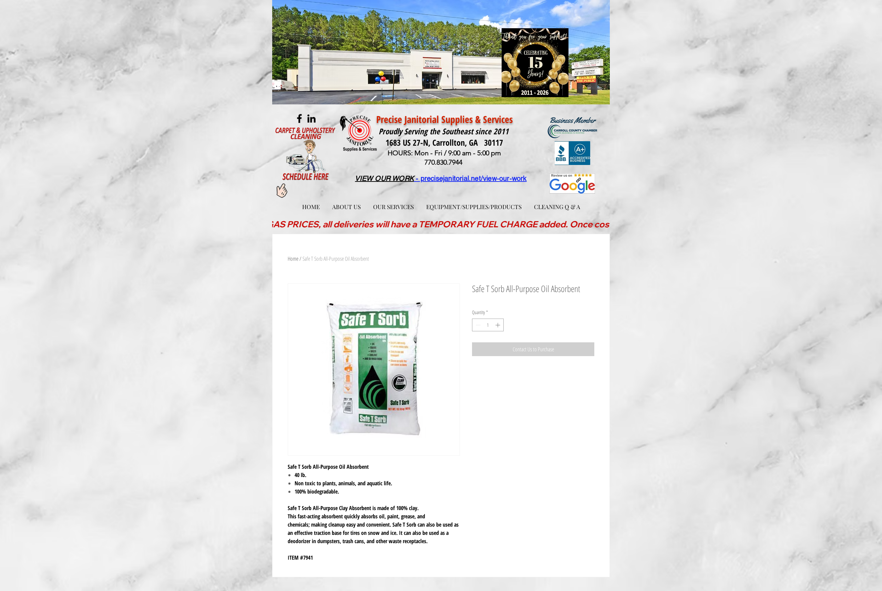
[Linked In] (311, 118)
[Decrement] (477, 325)
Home (293, 258)
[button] (393, 204)
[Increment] (498, 325)
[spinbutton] (488, 325)
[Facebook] (299, 118)
